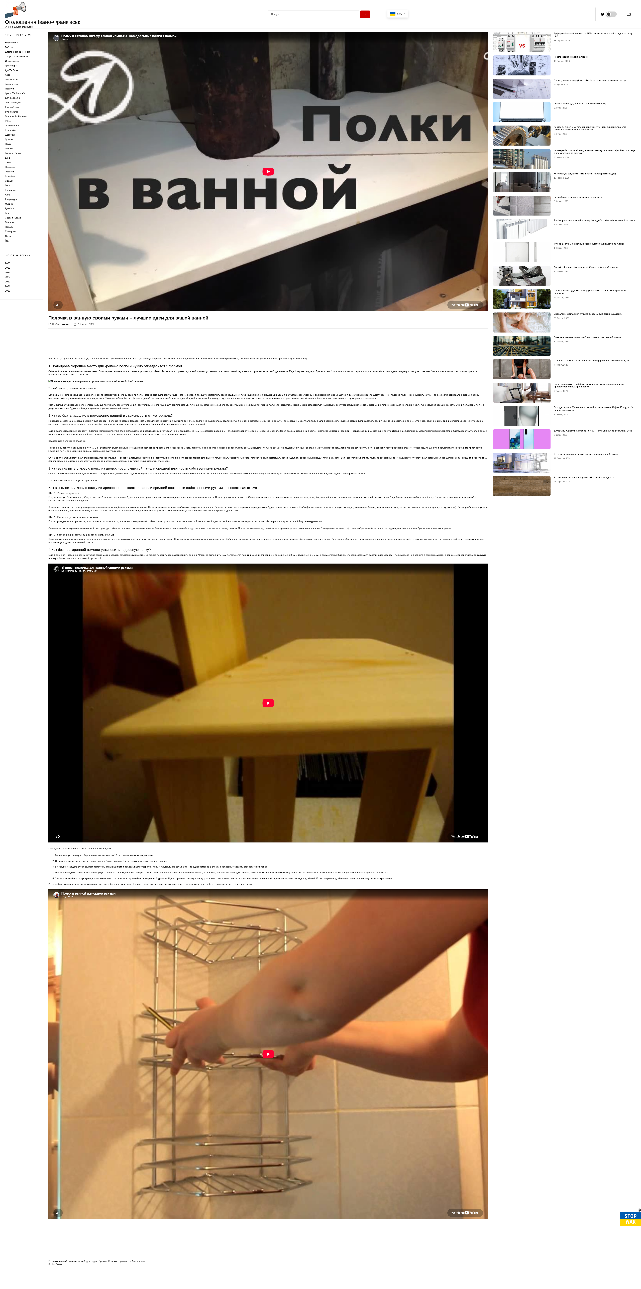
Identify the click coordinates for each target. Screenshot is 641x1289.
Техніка (9, 148)
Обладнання (12, 61)
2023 (7, 277)
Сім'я (8, 162)
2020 (7, 290)
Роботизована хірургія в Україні (571, 56)
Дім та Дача (11, 70)
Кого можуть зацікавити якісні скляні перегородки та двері (585, 173)
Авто (7, 194)
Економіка (10, 130)
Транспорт (11, 65)
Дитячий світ (12, 107)
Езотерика (10, 231)
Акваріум (10, 176)
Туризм (9, 139)
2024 (7, 272)
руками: (123, 1261)
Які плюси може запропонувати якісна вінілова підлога (584, 477)
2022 (7, 281)
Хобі (7, 75)
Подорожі (10, 167)
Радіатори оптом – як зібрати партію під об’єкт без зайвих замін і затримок (594, 220)
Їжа (7, 240)
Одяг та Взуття (13, 102)
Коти (7, 185)
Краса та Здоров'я (15, 93)
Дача (7, 157)
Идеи (94, 1261)
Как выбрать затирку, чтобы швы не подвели (578, 197)
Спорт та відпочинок (16, 56)
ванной (63, 1261)
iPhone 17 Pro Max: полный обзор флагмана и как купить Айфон (589, 243)
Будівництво (11, 111)
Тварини (9, 222)
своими (141, 1261)
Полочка (113, 1261)
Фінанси (9, 171)
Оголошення (12, 125)
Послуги (9, 88)
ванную (72, 1261)
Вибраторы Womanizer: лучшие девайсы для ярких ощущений (588, 313)
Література (11, 199)
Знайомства (11, 79)
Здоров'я (10, 134)
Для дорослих (12, 98)
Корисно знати (13, 153)
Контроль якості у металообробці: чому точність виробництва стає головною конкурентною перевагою (590, 128)
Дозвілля (10, 208)
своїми (132, 1261)
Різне (8, 121)
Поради (9, 227)
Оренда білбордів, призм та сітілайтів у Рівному (580, 103)
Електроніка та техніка (17, 52)
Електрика (10, 190)
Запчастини (11, 84)
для (88, 1261)
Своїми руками (13, 217)
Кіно (7, 213)
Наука (8, 144)
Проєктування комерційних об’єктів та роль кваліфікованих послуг (590, 80)
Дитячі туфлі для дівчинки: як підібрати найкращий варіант (586, 267)
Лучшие (103, 1261)
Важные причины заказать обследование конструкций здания (587, 337)
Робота (9, 47)
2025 (7, 267)
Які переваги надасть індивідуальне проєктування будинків (586, 454)
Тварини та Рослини (16, 116)
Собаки (9, 180)
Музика (9, 203)
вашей (81, 1261)
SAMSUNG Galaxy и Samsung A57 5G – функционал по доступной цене (593, 430)
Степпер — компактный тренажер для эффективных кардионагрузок (591, 360)
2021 (7, 286)
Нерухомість (12, 42)
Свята (8, 236)
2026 (7, 263)
